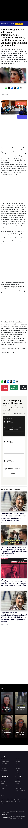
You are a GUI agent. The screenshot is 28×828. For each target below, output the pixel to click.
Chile (2, 779)
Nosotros (12, 811)
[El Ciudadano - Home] (7, 24)
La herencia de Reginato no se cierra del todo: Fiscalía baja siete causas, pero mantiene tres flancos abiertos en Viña (13, 516)
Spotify (17, 773)
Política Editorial (5, 764)
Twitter (17, 766)
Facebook (17, 761)
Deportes (3, 803)
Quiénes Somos (5, 761)
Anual (22, 413)
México (3, 781)
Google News (5, 389)
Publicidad (3, 766)
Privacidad (4, 770)
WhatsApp (14, 388)
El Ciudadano (5, 93)
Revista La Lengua (20, 790)
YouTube (23, 388)
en (21, 818)
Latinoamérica (5, 786)
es (18, 818)
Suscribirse (14, 433)
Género (12, 800)
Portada (10, 67)
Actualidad (4, 67)
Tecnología (18, 801)
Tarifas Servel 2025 (15, 816)
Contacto (3, 768)
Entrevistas (18, 786)
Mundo (3, 788)
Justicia (3, 800)
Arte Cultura (10, 801)
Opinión (17, 783)
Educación (4, 801)
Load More (14, 747)
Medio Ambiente (10, 798)
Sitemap (23, 816)
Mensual (16, 413)
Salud (7, 800)
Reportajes (18, 788)
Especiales (17, 800)
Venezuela (3, 783)
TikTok (16, 770)
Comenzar (14, 451)
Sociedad (23, 800)
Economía (18, 798)
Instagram (18, 764)
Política (3, 798)
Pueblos (24, 798)
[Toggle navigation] (25, 23)
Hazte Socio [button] (19, 23)
